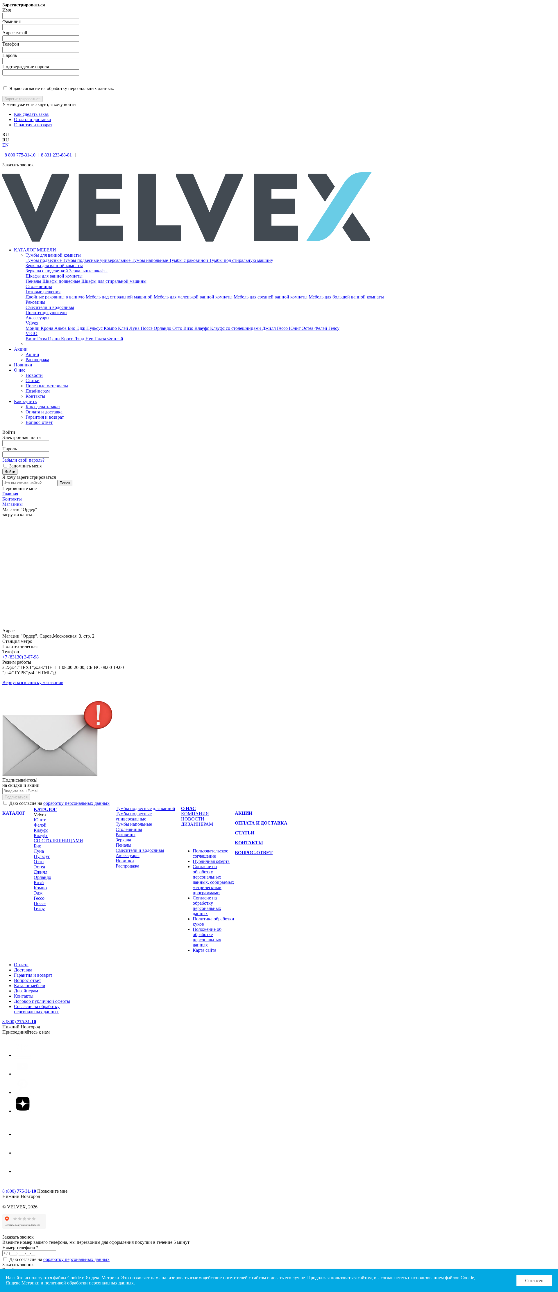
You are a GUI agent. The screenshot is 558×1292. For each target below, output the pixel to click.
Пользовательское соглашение (210, 853)
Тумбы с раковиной (189, 260)
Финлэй (115, 338)
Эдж (81, 328)
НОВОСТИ (192, 818)
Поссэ (147, 328)
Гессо (283, 328)
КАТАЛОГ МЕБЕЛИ (35, 249)
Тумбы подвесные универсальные (97, 260)
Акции (21, 349)
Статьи (33, 380)
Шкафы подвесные (61, 281)
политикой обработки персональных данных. (89, 1282)
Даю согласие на (59, 803)
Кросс (67, 338)
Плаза (100, 338)
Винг (31, 338)
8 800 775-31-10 (20, 154)
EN (5, 145)
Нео (89, 338)
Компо (111, 328)
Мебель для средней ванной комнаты (271, 296)
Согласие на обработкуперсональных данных (37, 1009)
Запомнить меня (25, 465)
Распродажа (37, 359)
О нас (19, 370)
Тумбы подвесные (44, 260)
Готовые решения (43, 291)
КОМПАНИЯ (195, 813)
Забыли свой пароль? (23, 460)
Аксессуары (37, 317)
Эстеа (308, 328)
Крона (47, 328)
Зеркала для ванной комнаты (54, 265)
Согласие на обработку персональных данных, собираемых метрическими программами (213, 879)
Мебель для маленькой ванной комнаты (194, 296)
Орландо (163, 328)
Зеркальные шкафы (88, 270)
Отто (177, 328)
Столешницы (39, 286)
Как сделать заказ (31, 114)
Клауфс (202, 328)
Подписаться (16, 797)
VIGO (31, 333)
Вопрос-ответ (39, 422)
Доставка (23, 969)
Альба (61, 328)
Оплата (21, 964)
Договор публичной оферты (42, 1001)
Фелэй (321, 328)
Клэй (123, 328)
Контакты (35, 396)
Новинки (23, 364)
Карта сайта (204, 950)
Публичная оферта (211, 861)
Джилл (269, 328)
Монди (33, 328)
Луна (135, 328)
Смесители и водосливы (50, 307)
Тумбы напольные (150, 260)
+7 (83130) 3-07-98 (20, 656)
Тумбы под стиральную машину (241, 260)
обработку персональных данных (76, 803)
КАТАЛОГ (45, 809)
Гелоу (333, 328)
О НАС (188, 808)
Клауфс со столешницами (236, 328)
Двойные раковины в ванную (56, 296)
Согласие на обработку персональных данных (207, 905)
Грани (54, 338)
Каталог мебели (29, 985)
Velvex (32, 323)
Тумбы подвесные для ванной (145, 808)
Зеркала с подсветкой (47, 270)
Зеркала (123, 839)
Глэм (42, 338)
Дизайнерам (38, 390)
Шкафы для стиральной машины (113, 281)
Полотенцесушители (46, 312)
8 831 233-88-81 (56, 154)
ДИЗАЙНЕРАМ (197, 824)
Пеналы (34, 281)
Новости (34, 375)
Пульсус (95, 328)
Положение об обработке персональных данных (207, 937)
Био (72, 328)
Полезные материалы (47, 385)
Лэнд (79, 338)
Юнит (295, 328)
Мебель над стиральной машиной (120, 296)
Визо (188, 328)
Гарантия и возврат (33, 124)
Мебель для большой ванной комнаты (346, 296)
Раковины (35, 302)
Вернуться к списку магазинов (32, 682)
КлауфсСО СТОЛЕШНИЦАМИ (58, 838)
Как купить (25, 401)
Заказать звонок (18, 1264)
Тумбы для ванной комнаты (53, 255)
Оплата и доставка (32, 119)
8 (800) (19, 1021)
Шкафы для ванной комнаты (54, 275)
